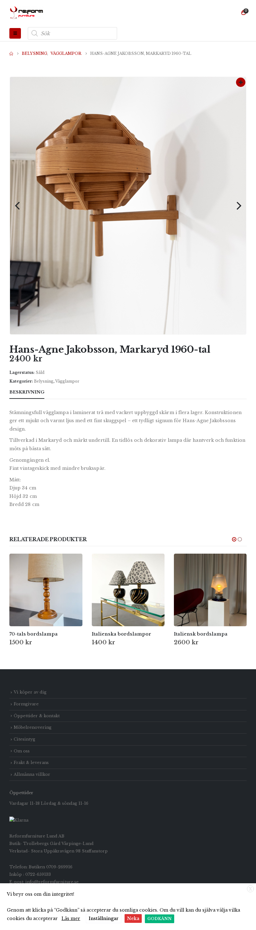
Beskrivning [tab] (26, 392)
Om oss (22, 751)
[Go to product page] (45, 590)
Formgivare (26, 704)
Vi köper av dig (30, 692)
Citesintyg (24, 739)
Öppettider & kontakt (37, 715)
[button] (15, 33)
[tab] (55, 392)
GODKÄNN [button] (159, 918)
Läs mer (71, 918)
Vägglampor (67, 381)
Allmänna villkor (32, 774)
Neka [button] (133, 918)
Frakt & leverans (31, 762)
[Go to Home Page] (11, 53)
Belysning (43, 381)
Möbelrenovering (33, 727)
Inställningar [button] (104, 918)
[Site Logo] (26, 12)
